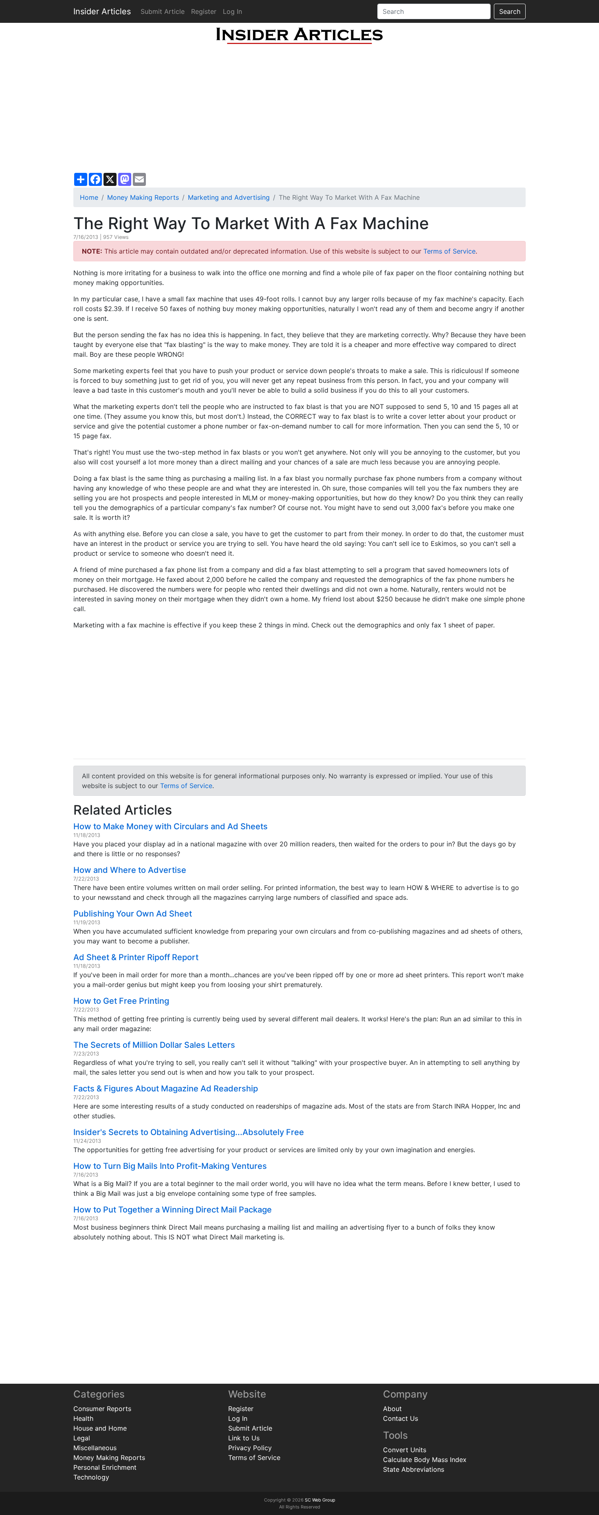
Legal (81, 1438)
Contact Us (400, 1418)
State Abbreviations (413, 1469)
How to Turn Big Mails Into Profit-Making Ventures (170, 1166)
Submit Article (163, 11)
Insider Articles (102, 11)
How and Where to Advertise (129, 870)
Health (83, 1418)
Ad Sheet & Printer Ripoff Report (135, 957)
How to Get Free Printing (121, 1001)
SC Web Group (320, 1500)
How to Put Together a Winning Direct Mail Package (172, 1210)
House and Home (100, 1428)
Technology (91, 1477)
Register (203, 11)
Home (89, 197)
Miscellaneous (95, 1448)
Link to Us (244, 1438)
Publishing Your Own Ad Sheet (132, 914)
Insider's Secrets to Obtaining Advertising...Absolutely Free (188, 1132)
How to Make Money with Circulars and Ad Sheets (170, 826)
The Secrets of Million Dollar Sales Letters (154, 1045)
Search (509, 11)
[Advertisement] (299, 108)
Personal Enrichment (105, 1467)
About (392, 1409)
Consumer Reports (102, 1409)
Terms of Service (449, 251)
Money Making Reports (143, 197)
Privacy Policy (250, 1448)
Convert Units (404, 1450)
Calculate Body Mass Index (425, 1459)
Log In (232, 11)
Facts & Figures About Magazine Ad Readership (165, 1088)
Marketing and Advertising (229, 197)
